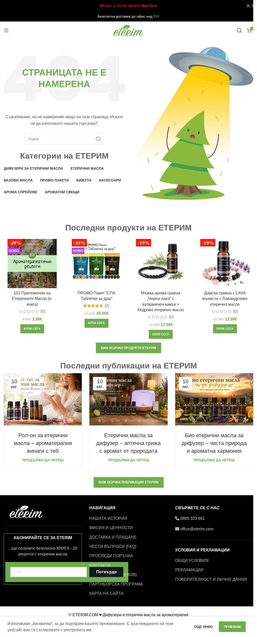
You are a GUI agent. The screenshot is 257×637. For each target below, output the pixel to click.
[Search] (239, 30)
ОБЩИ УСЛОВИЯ (192, 560)
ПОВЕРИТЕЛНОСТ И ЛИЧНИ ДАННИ (211, 579)
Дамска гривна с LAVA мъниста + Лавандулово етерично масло (224, 298)
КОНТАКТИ (99, 565)
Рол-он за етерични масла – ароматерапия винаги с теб (43, 443)
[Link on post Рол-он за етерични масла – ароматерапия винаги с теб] (43, 399)
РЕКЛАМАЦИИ (189, 570)
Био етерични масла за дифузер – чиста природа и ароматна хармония (214, 443)
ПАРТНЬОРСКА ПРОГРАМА (116, 584)
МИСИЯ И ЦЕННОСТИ (111, 528)
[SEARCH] (98, 139)
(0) (42, 311)
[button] (32, 328)
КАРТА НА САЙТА (106, 593)
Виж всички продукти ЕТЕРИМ (128, 348)
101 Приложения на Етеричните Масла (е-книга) (32, 298)
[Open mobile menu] (6, 30)
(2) (107, 306)
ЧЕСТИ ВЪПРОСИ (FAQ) (112, 546)
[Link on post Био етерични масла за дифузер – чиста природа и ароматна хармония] (214, 399)
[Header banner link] (128, 5)
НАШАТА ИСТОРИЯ (108, 518)
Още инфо (204, 627)
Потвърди (106, 572)
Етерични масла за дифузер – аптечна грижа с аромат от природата (128, 443)
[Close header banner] (250, 5)
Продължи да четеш (42, 460)
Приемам (232, 627)
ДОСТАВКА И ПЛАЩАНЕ (113, 537)
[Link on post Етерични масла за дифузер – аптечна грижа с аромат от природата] (128, 399)
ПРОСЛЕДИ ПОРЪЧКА (111, 556)
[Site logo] (128, 30)
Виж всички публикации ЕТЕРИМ (129, 482)
